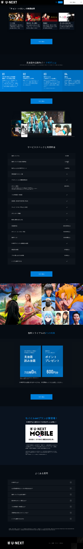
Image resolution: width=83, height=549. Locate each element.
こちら (28, 189)
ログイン (60, 2)
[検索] (56, 2)
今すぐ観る (72, 2)
